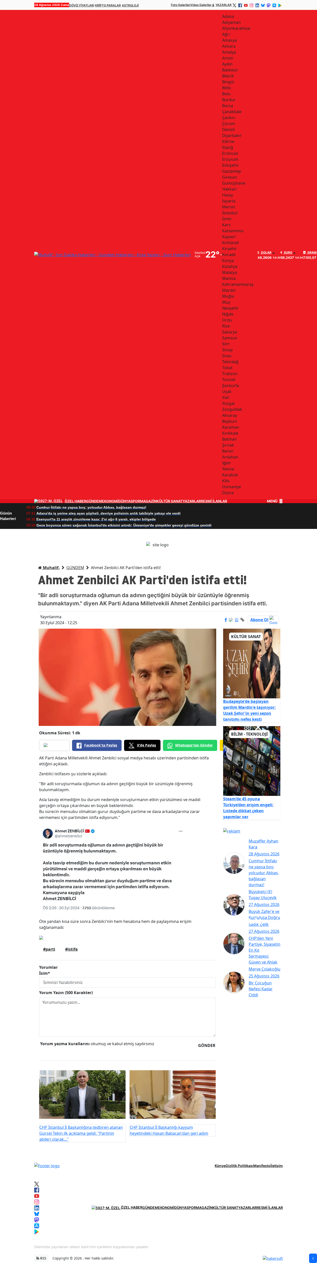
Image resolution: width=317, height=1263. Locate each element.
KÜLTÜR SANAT (170, 501)
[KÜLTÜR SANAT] (251, 663)
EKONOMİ (110, 501)
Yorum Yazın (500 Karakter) (66, 992)
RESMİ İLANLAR (214, 501)
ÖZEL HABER (75, 501)
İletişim (276, 1166)
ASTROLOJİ (130, 5)
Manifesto (261, 1166)
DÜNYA (124, 501)
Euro (287, 252)
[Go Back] (313, 1258)
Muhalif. (51, 567)
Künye (220, 1166)
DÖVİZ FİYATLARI (81, 5)
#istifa (71, 949)
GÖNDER (206, 1045)
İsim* (44, 973)
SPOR (135, 501)
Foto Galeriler (180, 5)
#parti (49, 949)
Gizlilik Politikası (239, 1166)
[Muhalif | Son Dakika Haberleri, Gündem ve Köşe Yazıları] (47, 1165)
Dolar (265, 252)
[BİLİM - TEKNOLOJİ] (251, 760)
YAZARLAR (223, 5)
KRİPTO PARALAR (108, 5)
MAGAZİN (148, 501)
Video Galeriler (200, 5)
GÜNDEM (94, 501)
